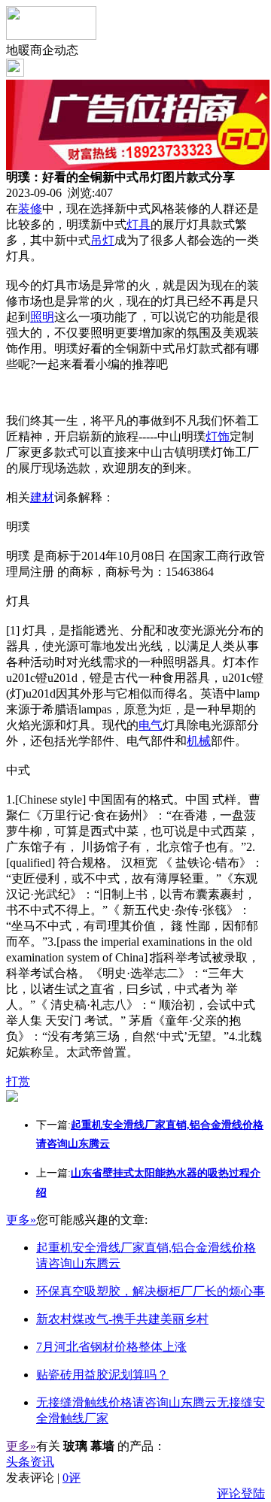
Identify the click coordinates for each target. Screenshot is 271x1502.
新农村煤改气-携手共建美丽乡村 (122, 1319)
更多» (21, 1219)
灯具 (138, 224)
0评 (71, 1477)
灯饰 (218, 436)
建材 (42, 497)
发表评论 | (43, 1477)
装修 (30, 208)
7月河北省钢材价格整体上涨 (111, 1346)
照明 (42, 316)
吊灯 (102, 240)
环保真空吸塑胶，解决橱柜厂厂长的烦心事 (150, 1291)
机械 (199, 740)
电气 (151, 725)
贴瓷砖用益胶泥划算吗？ (102, 1374)
